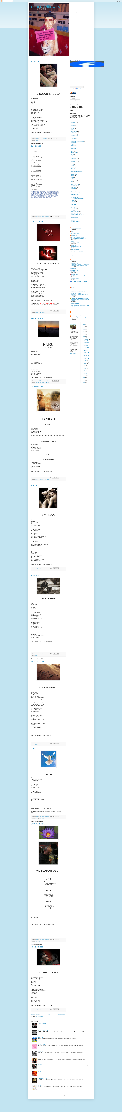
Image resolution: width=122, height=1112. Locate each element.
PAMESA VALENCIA (75, 184)
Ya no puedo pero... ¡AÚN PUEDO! (78, 316)
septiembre (86, 362)
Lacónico (72, 260)
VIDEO (72, 220)
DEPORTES (73, 138)
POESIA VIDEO (74, 195)
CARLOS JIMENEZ (74, 132)
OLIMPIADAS (73, 182)
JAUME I (72, 164)
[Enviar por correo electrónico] (51, 138)
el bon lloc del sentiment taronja (77, 237)
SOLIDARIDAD (74, 208)
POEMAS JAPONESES (42, 382)
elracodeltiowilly (45, 6)
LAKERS (72, 167)
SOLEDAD (73, 207)
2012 (84, 336)
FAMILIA (72, 145)
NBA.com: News (74, 274)
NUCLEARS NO (74, 180)
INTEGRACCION (74, 161)
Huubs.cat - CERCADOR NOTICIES (78, 257)
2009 (84, 380)
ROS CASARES (74, 204)
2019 (84, 324)
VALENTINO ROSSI (74, 217)
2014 (84, 333)
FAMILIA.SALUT (74, 148)
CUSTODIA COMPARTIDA (76, 137)
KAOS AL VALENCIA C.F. (42, 1023)
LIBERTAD (73, 168)
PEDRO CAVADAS (74, 185)
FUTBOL (72, 154)
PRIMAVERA (40, 1037)
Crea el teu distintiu (78, 60)
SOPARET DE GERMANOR (76, 246)
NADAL (72, 177)
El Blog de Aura (74, 235)
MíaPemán (73, 268)
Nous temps (73, 271)
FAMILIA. (72, 147)
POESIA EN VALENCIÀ (75, 193)
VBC (72, 218)
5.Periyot (73, 227)
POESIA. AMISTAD (74, 197)
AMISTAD (36, 818)
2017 (84, 328)
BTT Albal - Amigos (75, 233)
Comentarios (74, 100)
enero (85, 375)
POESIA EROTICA (74, 194)
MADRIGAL (73, 172)
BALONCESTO (74, 131)
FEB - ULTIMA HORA (75, 249)
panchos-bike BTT (75, 278)
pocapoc (73, 287)
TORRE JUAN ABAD (75, 211)
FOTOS (72, 151)
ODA (72, 181)
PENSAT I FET (73, 187)
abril (85, 370)
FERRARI (73, 149)
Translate (79, 88)
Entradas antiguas (61, 1014)
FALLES (72, 144)
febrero (85, 373)
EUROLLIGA (73, 142)
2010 (84, 378)
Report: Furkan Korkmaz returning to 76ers (78, 275)
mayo (85, 368)
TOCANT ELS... (41, 1085)
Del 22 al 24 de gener (75, 242)
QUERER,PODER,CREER (43, 1030)
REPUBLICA (73, 201)
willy (72, 329)
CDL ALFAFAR (73, 134)
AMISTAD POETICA (38, 312)
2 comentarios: (44, 138)
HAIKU (36, 382)
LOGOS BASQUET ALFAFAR (76, 171)
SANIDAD (73, 206)
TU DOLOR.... (36, 61)
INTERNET (73, 162)
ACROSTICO (73, 122)
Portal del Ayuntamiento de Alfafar (78, 291)
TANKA (48, 479)
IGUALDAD (73, 157)
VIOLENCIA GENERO (75, 221)
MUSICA (72, 175)
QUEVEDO (73, 200)
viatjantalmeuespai (75, 311)
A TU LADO (35, 485)
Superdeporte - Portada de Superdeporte (79, 298)
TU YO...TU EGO (41, 1051)
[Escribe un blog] (52, 138)
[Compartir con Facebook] (55, 138)
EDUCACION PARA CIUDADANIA (77, 141)
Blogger (67, 1095)
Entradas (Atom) (39, 1016)
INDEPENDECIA (74, 158)
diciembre (86, 337)
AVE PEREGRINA (37, 661)
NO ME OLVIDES (37, 947)
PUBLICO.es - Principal (76, 293)
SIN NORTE (35, 575)
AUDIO (72, 129)
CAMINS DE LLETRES (42, 1078)
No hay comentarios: (45, 216)
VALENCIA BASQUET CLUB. (76, 214)
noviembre (86, 339)
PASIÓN (39, 1071)
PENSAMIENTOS (37, 386)
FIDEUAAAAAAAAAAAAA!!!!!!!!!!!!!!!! (77, 288)
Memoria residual (74, 259)
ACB (72, 231)
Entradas (73, 98)
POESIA (36, 140)
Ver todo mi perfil (73, 353)
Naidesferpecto (74, 270)
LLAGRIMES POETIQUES (76, 170)
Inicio (49, 1014)
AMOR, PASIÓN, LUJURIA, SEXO (44, 1058)
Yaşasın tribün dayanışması (76, 228)
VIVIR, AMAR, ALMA (38, 824)
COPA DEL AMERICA (75, 135)
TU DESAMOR (36, 146)
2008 (84, 382)
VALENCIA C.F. (74, 216)
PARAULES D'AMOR (42, 1044)
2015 (84, 331)
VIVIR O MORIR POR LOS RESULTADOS (78, 238)
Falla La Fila (73, 245)
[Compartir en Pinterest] (56, 138)
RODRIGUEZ (73, 203)
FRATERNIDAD (74, 152)
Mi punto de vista (74, 263)
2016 (84, 329)
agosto (85, 363)
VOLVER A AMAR (37, 222)
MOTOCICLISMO (74, 174)
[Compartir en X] (54, 138)
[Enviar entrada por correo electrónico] (49, 138)
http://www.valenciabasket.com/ (77, 255)
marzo (85, 371)
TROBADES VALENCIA (75, 213)
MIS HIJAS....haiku (37, 318)
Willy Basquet (72, 60)
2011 (84, 377)
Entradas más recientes (35, 1014)
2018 (84, 326)
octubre (85, 360)
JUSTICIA (73, 165)
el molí (72, 241)
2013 (84, 334)
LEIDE (33, 748)
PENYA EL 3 (73, 188)
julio (85, 365)
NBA (72, 178)
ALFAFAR (73, 124)
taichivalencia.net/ (75, 303)
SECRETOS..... (41, 1064)
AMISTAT (72, 128)
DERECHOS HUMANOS (75, 139)
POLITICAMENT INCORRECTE (77, 198)
